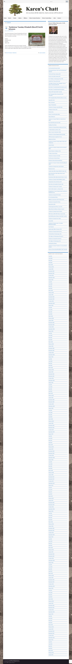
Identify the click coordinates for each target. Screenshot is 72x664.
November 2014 (51, 556)
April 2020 (50, 416)
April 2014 (50, 571)
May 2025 (50, 286)
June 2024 (50, 309)
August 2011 (51, 639)
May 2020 (50, 414)
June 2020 (50, 412)
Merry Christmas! (52, 102)
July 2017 (50, 487)
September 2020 (52, 406)
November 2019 (51, 427)
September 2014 (52, 560)
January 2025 (51, 294)
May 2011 (50, 646)
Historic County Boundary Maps (54, 114)
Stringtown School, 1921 (53, 109)
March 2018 (51, 470)
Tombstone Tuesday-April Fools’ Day (55, 231)
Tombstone (14, 52)
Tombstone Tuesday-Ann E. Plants (55, 218)
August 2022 (51, 356)
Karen (7, 30)
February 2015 (51, 549)
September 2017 (52, 483)
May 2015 (50, 543)
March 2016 (51, 521)
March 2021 (51, 393)
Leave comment (42, 52)
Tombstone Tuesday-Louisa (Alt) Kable (55, 107)
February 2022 (51, 369)
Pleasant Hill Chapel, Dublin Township (55, 91)
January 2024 (51, 320)
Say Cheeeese (51, 226)
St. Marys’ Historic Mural (53, 153)
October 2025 (51, 275)
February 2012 (51, 626)
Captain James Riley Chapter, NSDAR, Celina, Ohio (57, 171)
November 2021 (51, 376)
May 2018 (50, 466)
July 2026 (50, 256)
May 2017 (50, 491)
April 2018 (50, 468)
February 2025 (51, 292)
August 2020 (51, 408)
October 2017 (51, 481)
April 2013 (50, 596)
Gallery (20, 18)
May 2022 (50, 363)
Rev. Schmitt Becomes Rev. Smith (54, 122)
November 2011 (51, 633)
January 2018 (51, 474)
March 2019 (51, 444)
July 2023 (50, 333)
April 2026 (50, 262)
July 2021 (50, 384)
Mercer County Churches (34, 18)
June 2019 (50, 438)
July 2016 (50, 513)
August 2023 (51, 331)
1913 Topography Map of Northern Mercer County (57, 97)
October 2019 (51, 429)
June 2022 (50, 361)
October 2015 (51, 532)
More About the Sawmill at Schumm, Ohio (56, 184)
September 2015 (52, 534)
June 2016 (50, 515)
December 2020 (51, 399)
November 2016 (51, 504)
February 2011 (51, 652)
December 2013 (51, 579)
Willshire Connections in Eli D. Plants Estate (56, 199)
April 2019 (50, 442)
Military (25, 18)
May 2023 (50, 337)
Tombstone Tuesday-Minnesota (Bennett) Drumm (57, 127)
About (9, 18)
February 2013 (51, 601)
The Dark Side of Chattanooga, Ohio (55, 233)
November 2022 (51, 350)
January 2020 (51, 423)
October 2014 (51, 558)
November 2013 (51, 581)
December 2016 (51, 502)
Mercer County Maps (46, 18)
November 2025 (51, 273)
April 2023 (50, 339)
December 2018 (51, 451)
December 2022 (51, 348)
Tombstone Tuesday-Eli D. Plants (54, 201)
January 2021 (51, 397)
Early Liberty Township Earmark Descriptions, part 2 (58, 87)
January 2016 (51, 526)
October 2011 (51, 635)
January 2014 (51, 577)
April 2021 (50, 391)
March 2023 (51, 341)
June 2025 (50, 283)
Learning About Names (53, 243)
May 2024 (50, 311)
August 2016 (51, 511)
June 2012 (50, 618)
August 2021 (51, 382)
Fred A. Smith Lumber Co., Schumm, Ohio (56, 188)
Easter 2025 (51, 220)
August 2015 (51, 536)
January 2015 (51, 551)
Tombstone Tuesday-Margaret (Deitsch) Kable (57, 134)
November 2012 (51, 607)
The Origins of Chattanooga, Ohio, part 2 (56, 236)
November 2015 (51, 530)
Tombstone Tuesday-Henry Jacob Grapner (56, 166)
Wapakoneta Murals (52, 139)
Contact (59, 18)
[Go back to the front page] (36, 10)
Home (5, 18)
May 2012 (50, 620)
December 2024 (51, 296)
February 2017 (51, 498)
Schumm (12, 30)
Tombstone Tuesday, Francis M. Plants (55, 211)
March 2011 (51, 650)
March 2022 (51, 367)
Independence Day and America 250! (55, 181)
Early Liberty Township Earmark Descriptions (56, 89)
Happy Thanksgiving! (52, 104)
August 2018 (51, 459)
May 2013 (50, 594)
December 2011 (51, 631)
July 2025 (50, 281)
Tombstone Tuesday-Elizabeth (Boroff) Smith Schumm (26, 28)
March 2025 (51, 290)
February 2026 (51, 266)
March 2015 (51, 547)
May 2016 (50, 517)
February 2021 (51, 395)
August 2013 (51, 588)
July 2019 (50, 436)
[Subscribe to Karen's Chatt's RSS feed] (4, 1)
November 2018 (51, 453)
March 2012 (51, 624)
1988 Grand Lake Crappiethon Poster (55, 136)
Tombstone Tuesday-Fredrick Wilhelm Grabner (57, 179)
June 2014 (50, 566)
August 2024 (51, 305)
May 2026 (50, 260)
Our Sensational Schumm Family (54, 68)
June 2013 (50, 592)
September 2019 (52, 431)
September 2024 (52, 303)
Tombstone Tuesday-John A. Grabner (55, 186)
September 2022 (52, 354)
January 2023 (51, 346)
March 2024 (51, 316)
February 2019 (51, 446)
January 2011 (51, 654)
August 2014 (51, 562)
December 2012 (51, 605)
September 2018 (52, 457)
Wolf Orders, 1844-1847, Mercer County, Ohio (57, 213)
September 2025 (52, 277)
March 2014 (51, 573)
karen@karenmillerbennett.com (14, 660)
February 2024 (51, 318)
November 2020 (51, 401)
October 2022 (51, 352)
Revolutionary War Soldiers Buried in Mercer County (58, 177)
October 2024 (51, 301)
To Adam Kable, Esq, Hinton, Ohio (54, 129)
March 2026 (51, 264)
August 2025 (51, 279)
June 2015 (50, 541)
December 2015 (51, 528)
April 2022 (50, 365)
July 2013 (50, 590)
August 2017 (51, 485)
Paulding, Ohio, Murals (52, 124)
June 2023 (50, 335)
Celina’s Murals (51, 145)
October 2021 (51, 378)
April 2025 (50, 288)
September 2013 (52, 586)
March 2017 (51, 496)
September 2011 (52, 637)
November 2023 (51, 324)
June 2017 (50, 489)
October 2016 (51, 506)
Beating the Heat (52, 168)
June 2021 (50, 386)
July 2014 (50, 564)
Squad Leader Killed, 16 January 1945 (55, 229)
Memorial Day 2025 (52, 204)
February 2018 (51, 472)
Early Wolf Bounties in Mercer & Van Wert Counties (58, 216)
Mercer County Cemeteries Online (55, 132)
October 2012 (51, 609)
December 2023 (51, 322)
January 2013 (51, 603)
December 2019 (51, 425)
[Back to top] (69, 657)
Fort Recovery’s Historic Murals (54, 158)
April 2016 (50, 519)
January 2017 (51, 500)
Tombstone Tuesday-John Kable (54, 155)
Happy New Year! (52, 100)
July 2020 (50, 410)
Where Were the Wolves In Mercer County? (56, 209)
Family (14, 18)
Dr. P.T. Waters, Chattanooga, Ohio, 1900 (56, 78)
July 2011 (50, 641)
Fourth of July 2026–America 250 (54, 76)
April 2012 (50, 622)
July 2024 (50, 307)
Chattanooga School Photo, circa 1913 (55, 206)
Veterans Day (51, 111)
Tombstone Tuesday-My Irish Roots (55, 238)
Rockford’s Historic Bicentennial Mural (55, 160)
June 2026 (50, 258)
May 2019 (50, 440)
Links (54, 18)
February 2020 (51, 421)
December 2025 (51, 271)
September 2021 (52, 380)
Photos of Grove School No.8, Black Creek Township (58, 249)
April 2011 (50, 648)
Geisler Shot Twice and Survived (54, 81)
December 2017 (51, 476)
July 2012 (50, 616)
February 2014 (51, 575)
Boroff (9, 30)
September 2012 (52, 611)
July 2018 (50, 461)
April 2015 (50, 545)
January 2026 (51, 268)
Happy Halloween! (52, 116)
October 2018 (51, 455)
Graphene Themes (12, 662)
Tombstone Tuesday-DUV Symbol (55, 194)
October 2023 (51, 326)
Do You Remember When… (53, 197)
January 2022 (51, 371)
